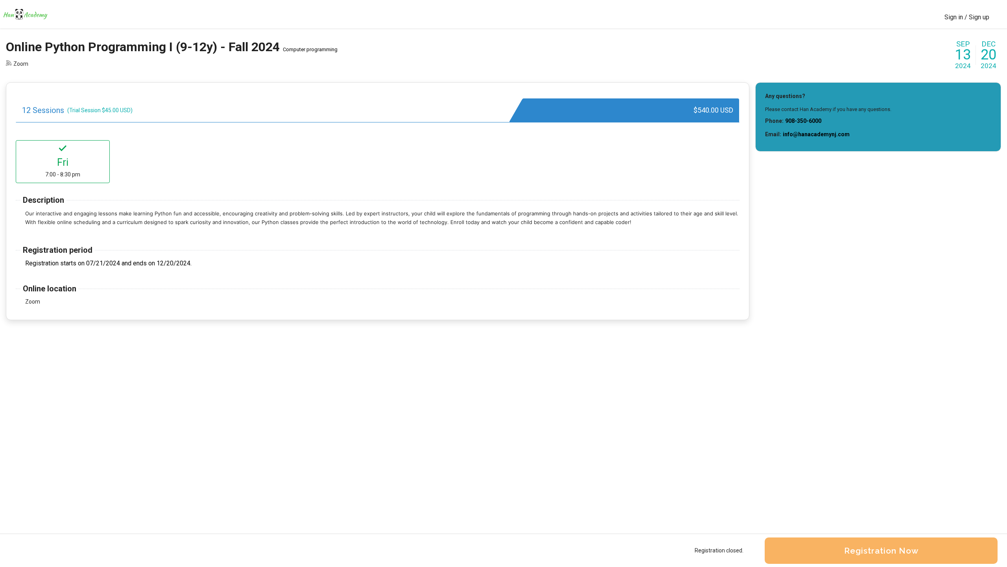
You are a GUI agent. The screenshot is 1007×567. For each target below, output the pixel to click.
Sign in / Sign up (966, 17)
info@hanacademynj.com (816, 134)
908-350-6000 (803, 121)
